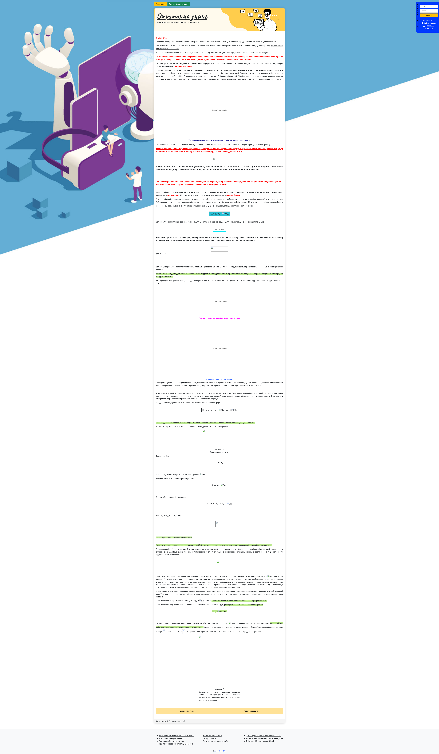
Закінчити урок (187, 711)
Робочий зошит (251, 711)
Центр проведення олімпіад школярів (176, 744)
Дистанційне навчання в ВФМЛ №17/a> (263, 735)
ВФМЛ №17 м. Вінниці (212, 735)
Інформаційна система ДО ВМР (260, 741)
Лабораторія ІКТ (210, 738)
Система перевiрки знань (170, 738)
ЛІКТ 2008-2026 (220, 751)
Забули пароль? (430, 23)
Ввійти (429, 15)
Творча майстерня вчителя (171, 741)
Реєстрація (161, 4)
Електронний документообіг (215, 741)
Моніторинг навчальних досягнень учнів (264, 738)
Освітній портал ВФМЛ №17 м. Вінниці (176, 735)
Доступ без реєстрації (178, 4)
